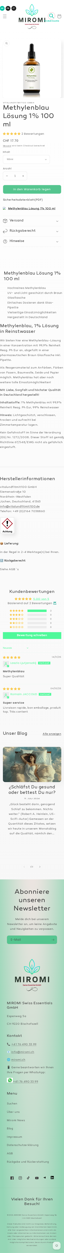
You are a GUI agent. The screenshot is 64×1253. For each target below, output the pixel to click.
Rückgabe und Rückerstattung (28, 1162)
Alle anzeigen (52, 734)
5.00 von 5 (41, 599)
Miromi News (16, 1120)
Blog (10, 1128)
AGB (10, 1153)
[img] (12, 657)
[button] (5, 16)
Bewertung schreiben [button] (32, 635)
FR (8, 8)
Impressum (14, 1137)
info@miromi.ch (22, 1052)
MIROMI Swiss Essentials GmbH (28, 1215)
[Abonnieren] (53, 939)
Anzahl (7, 168)
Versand (7, 146)
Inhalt (6, 152)
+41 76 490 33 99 (24, 1044)
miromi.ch (18, 1060)
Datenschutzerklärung (22, 1145)
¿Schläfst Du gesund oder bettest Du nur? (32, 790)
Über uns (13, 1112)
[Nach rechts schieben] (40, 867)
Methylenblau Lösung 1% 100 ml (31, 208)
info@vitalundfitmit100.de (20, 506)
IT (14, 8)
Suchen (12, 1103)
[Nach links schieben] (24, 867)
